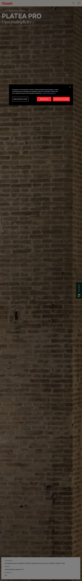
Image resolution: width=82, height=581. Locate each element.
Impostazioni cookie (20, 99)
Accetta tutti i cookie (61, 99)
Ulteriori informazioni (48, 93)
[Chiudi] (70, 87)
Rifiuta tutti (44, 99)
